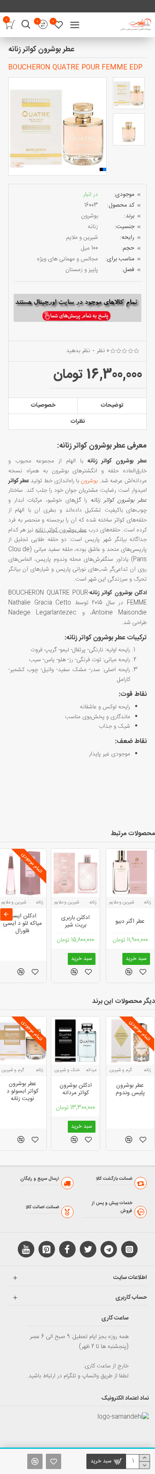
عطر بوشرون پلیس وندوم (130, 1089)
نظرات (78, 421)
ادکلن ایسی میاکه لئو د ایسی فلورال (22, 923)
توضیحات (112, 405)
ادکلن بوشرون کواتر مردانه (76, 1089)
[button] (14, 126)
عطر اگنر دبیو (130, 921)
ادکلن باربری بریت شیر (75, 921)
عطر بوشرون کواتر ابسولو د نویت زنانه (22, 1091)
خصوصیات (43, 405)
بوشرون (89, 216)
